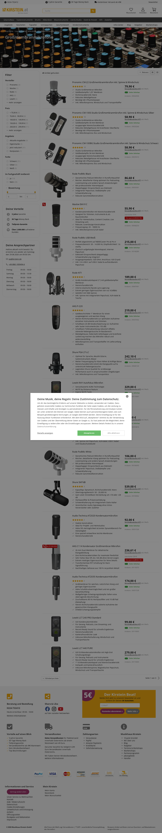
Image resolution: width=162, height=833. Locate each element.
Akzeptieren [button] (89, 433)
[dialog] (81, 416)
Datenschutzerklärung (46, 426)
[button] (45, 433)
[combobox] (127, 396)
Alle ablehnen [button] (114, 433)
